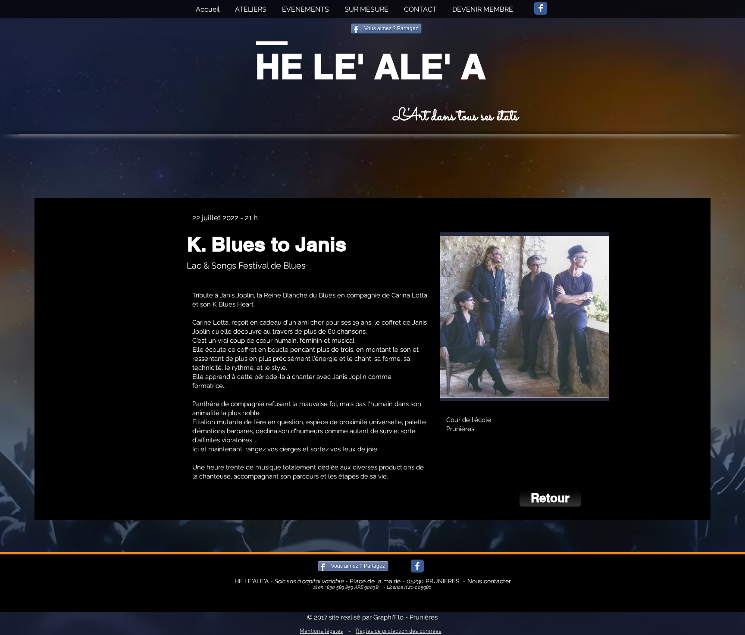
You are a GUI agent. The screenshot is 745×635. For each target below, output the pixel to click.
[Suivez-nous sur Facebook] (540, 8)
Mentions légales (321, 631)
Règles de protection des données (398, 631)
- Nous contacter (487, 581)
